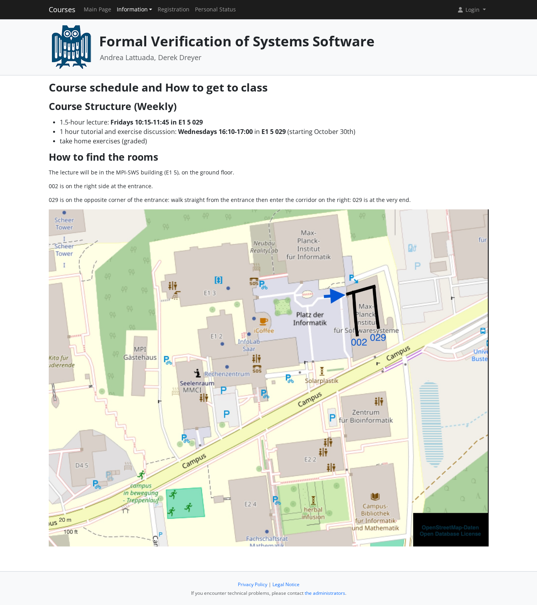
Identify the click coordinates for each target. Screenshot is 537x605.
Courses (62, 9)
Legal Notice (286, 584)
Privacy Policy (252, 584)
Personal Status (215, 9)
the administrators (325, 593)
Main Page (97, 9)
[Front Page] (71, 46)
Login (472, 9)
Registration (173, 9)
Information (132, 9)
